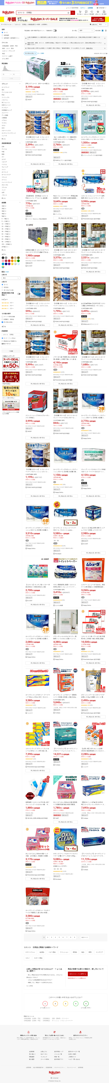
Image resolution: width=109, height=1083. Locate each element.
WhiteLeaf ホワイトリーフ (90, 324)
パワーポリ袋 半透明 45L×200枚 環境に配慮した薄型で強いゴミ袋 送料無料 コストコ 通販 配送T (65, 359)
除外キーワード (6, 344)
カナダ (4, 159)
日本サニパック (6, 105)
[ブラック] (3, 257)
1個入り (4, 206)
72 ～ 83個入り (6, 236)
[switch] (18, 294)
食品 (82, 952)
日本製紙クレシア (7, 110)
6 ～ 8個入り (5, 218)
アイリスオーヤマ (7, 92)
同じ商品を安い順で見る (93, 105)
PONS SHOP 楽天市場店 (90, 101)
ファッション (64, 952)
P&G (3, 95)
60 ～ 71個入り (6, 234)
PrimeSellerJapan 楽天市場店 (91, 219)
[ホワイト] (9, 257)
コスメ (27, 958)
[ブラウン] (12, 257)
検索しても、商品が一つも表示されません (40, 982)
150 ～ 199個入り (7, 244)
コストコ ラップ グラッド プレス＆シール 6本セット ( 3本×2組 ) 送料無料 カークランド (37, 751)
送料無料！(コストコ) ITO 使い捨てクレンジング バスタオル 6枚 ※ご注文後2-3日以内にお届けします (38, 804)
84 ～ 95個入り (6, 239)
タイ (3, 157)
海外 (7, 272)
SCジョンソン (6, 102)
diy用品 (42, 952)
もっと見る (30, 986)
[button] (101, 8)
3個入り (4, 211)
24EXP (29, 99)
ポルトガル (5, 185)
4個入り (4, 213)
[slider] (2, 71)
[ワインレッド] (6, 261)
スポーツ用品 (38, 958)
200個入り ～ (5, 247)
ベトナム (4, 164)
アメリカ (4, 149)
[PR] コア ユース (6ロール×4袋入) (37, 83)
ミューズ (4, 135)
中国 (3, 151)
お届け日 (4, 281)
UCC (3, 128)
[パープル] (9, 264)
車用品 (75, 952)
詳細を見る (89, 48)
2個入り (4, 208)
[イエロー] (15, 261)
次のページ (85, 937)
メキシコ (4, 195)
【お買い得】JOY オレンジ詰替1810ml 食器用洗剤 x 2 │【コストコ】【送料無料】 (92, 751)
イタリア (4, 162)
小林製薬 (4, 118)
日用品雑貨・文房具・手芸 (32, 1018)
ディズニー (5, 107)
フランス (4, 177)
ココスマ (30, 713)
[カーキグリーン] (18, 257)
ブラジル (4, 187)
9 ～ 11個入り (6, 221)
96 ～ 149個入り (6, 241)
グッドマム (58, 214)
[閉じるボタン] (105, 38)
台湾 (3, 192)
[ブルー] (3, 264)
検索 (11, 78)
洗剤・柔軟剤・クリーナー (60, 1018)
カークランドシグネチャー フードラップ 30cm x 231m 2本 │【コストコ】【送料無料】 (38, 697)
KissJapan (58, 553)
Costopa (57, 713)
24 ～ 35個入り (6, 226)
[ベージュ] (15, 257)
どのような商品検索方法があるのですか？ (40, 980)
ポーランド (5, 172)
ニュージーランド (7, 182)
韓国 (3, 154)
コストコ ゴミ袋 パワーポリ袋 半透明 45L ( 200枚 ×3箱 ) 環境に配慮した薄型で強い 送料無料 (93, 639)
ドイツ (4, 169)
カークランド (5, 87)
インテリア (99, 952)
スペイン (4, 179)
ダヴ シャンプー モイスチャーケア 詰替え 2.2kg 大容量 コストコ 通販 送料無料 (93, 697)
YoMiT (57, 818)
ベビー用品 (52, 952)
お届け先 (4, 274)
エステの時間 (59, 605)
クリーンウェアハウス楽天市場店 (64, 102)
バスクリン (5, 100)
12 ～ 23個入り (6, 224)
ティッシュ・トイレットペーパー (62, 1020)
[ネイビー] (6, 264)
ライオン (4, 123)
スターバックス (6, 130)
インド (4, 190)
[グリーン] (18, 261)
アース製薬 (5, 115)
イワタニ (4, 120)
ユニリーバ (5, 112)
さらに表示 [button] (5, 58)
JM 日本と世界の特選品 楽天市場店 (37, 818)
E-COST (29, 266)
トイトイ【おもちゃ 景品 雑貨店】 (37, 219)
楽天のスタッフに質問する (78, 974)
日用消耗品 (46, 1018)
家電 (90, 952)
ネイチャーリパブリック (9, 133)
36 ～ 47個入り (6, 229)
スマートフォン (30, 952)
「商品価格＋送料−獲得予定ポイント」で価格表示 (37, 30)
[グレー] (6, 257)
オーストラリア (6, 174)
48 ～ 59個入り (6, 231)
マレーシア (5, 167)
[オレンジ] (12, 261)
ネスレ (4, 125)
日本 (3, 146)
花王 (3, 90)
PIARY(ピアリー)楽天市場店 (63, 160)
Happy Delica (87, 438)
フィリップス (5, 97)
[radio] (2, 32)
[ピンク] (3, 261)
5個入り (4, 216)
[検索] (73, 13)
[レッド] (9, 261)
